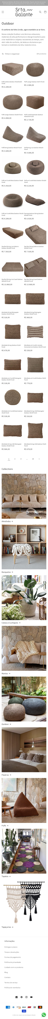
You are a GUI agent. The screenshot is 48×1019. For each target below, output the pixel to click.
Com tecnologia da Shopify (29, 1015)
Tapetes (5, 876)
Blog (6, 972)
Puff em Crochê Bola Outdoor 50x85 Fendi (12, 181)
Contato (7, 977)
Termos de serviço (10, 983)
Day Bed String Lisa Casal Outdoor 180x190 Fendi (12, 280)
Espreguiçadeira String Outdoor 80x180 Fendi (34, 214)
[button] (2, 12)
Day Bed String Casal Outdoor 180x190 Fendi (33, 280)
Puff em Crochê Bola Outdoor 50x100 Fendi (35, 181)
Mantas (5, 673)
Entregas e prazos (10, 947)
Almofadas (6, 521)
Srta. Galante (19, 1015)
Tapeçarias (6, 927)
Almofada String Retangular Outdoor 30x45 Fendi (10, 313)
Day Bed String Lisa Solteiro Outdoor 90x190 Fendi (10, 247)
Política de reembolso (12, 988)
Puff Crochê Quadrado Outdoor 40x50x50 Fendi (33, 115)
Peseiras (5, 775)
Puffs (4, 825)
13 (33, 459)
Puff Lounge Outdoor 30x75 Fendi (34, 82)
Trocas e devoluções (11, 952)
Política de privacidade (12, 962)
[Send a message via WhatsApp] (44, 1015)
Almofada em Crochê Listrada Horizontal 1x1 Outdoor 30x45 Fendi (35, 346)
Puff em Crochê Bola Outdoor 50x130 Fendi (13, 214)
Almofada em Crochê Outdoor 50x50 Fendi (35, 379)
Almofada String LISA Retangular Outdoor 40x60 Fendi (12, 445)
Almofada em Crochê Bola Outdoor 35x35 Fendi (12, 412)
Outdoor (5, 724)
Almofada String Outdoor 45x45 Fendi (11, 346)
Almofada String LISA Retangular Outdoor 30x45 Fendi (34, 412)
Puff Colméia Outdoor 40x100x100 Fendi (12, 82)
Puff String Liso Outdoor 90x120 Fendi (33, 148)
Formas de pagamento (12, 957)
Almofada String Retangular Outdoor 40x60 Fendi (32, 313)
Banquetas (6, 572)
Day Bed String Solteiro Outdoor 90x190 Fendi (34, 247)
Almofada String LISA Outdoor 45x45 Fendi (35, 445)
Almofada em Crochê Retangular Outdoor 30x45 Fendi (11, 379)
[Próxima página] (39, 458)
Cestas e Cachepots (10, 623)
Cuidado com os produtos (13, 967)
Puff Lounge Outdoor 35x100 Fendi (12, 114)
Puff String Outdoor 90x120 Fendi (12, 147)
